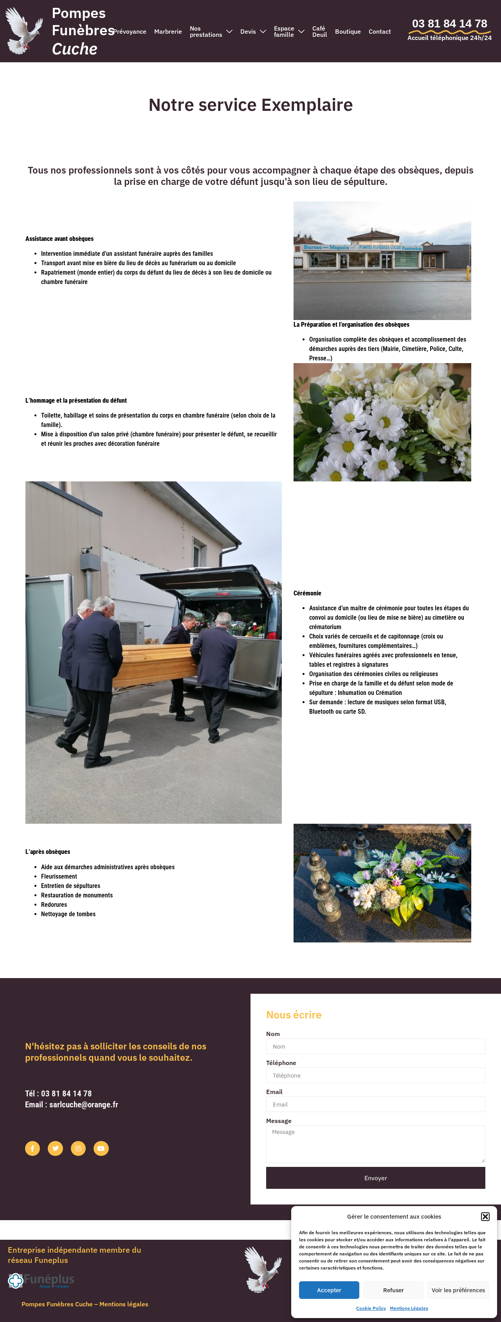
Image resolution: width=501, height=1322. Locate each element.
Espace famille (284, 31)
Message (279, 1121)
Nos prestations (206, 31)
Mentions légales (123, 1304)
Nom (273, 1034)
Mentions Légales (409, 1308)
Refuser (393, 1290)
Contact (380, 31)
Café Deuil (319, 31)
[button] (485, 1217)
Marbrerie (168, 31)
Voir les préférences (458, 1290)
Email (274, 1092)
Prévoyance (129, 31)
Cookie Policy (371, 1308)
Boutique (348, 31)
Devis (248, 31)
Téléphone (281, 1063)
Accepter (329, 1290)
